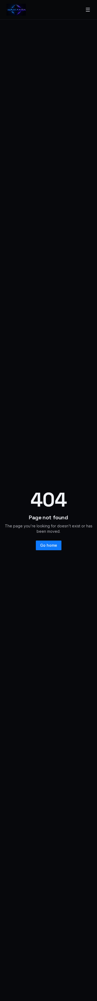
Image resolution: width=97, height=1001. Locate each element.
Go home (48, 545)
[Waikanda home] (16, 9)
